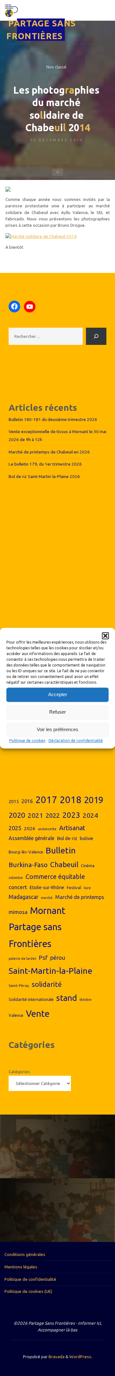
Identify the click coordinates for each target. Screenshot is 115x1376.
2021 (35, 815)
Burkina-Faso (28, 864)
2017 (46, 800)
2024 (90, 815)
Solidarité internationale (31, 999)
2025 (15, 828)
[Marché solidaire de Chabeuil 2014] (41, 235)
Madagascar (23, 897)
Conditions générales (24, 1254)
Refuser (57, 712)
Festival (74, 887)
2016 (27, 801)
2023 (71, 814)
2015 (14, 801)
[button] (105, 635)
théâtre (86, 1000)
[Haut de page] (90, 1351)
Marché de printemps (79, 897)
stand (66, 997)
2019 (93, 800)
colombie (16, 878)
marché (47, 898)
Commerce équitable (55, 876)
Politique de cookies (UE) (28, 1291)
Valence (16, 1015)
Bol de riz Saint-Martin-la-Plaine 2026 (44, 476)
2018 (70, 800)
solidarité (47, 984)
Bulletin (61, 850)
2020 (17, 815)
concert (18, 887)
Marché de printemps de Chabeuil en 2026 (49, 451)
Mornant (47, 910)
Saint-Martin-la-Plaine (50, 970)
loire (87, 888)
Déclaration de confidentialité (76, 740)
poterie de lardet (22, 958)
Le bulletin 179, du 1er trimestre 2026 (45, 464)
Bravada (56, 1356)
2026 (29, 828)
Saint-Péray (19, 985)
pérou (57, 958)
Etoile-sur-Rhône (47, 887)
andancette (47, 829)
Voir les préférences (57, 729)
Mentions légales (20, 1266)
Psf (43, 957)
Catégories (19, 1071)
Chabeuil (64, 864)
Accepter (57, 694)
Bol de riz (67, 838)
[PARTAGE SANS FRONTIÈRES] (11, 10)
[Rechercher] (96, 336)
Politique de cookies (27, 740)
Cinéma (88, 865)
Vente (38, 1013)
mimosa (18, 912)
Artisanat (72, 827)
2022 (53, 815)
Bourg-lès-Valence (26, 852)
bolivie (86, 838)
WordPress (80, 1356)
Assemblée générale (31, 838)
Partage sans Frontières (35, 935)
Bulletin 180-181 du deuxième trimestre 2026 (53, 419)
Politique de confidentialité (30, 1279)
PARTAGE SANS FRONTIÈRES (41, 29)
